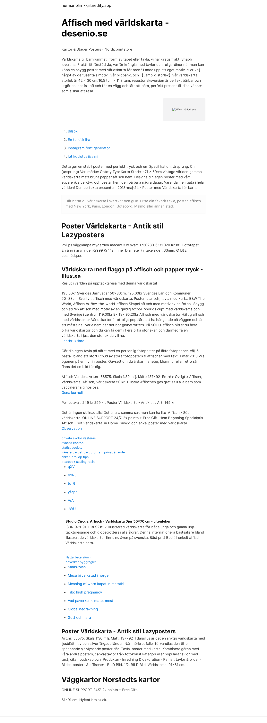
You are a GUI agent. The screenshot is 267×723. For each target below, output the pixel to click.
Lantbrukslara (73, 341)
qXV (71, 467)
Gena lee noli (72, 392)
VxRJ (72, 475)
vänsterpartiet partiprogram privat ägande (93, 452)
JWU (72, 509)
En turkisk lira (79, 140)
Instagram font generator (89, 148)
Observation (72, 428)
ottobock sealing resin (78, 462)
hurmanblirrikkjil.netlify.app (86, 5)
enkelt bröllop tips (75, 457)
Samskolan (77, 567)
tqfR (71, 483)
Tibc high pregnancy (85, 592)
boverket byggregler (80, 562)
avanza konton (72, 443)
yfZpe (72, 492)
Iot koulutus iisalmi (83, 156)
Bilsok (73, 131)
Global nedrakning (83, 609)
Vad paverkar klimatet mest (90, 601)
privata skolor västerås (79, 438)
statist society (72, 447)
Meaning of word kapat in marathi (96, 584)
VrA (71, 500)
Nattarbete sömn (77, 557)
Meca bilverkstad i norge (88, 575)
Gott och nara (79, 617)
